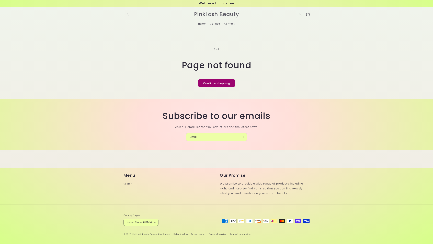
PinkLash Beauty (141, 234)
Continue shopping (216, 83)
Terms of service (217, 234)
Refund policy (181, 234)
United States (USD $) (139, 222)
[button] (127, 14)
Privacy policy (198, 234)
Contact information (240, 234)
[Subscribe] (243, 137)
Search (127, 183)
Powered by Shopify (160, 234)
